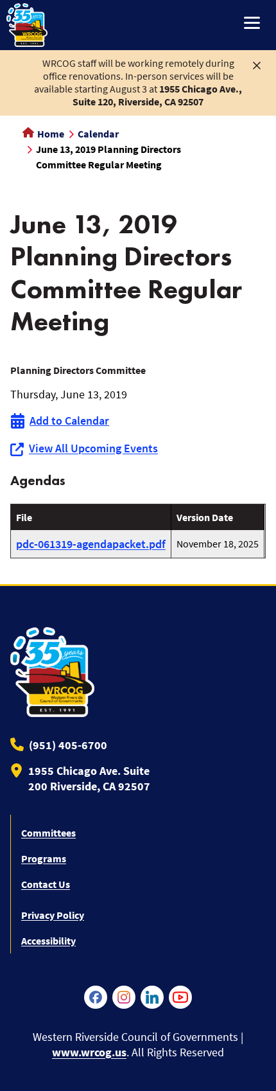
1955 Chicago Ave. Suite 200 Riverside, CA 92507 (89, 778)
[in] (152, 997)
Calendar (98, 133)
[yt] (180, 997)
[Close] (256, 64)
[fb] (95, 997)
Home (49, 133)
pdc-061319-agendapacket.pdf (91, 544)
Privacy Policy (52, 915)
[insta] (123, 997)
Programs (43, 858)
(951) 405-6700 (68, 745)
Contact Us (45, 884)
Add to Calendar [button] (69, 420)
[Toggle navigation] (252, 24)
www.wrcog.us (89, 1052)
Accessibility (48, 940)
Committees (48, 832)
